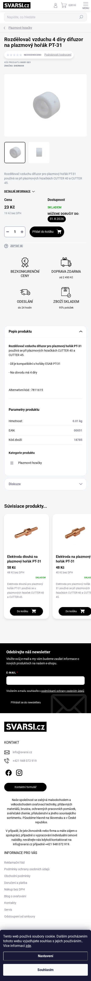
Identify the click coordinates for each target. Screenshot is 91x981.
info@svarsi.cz (22, 844)
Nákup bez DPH (14, 889)
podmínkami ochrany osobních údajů (62, 691)
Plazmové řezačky (30, 463)
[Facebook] (8, 772)
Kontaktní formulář (25, 787)
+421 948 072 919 (57, 844)
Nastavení (45, 956)
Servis (8, 909)
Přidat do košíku (43, 231)
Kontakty (10, 903)
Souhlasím (45, 970)
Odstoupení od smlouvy (19, 916)
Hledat (81, 17)
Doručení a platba (15, 882)
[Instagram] (18, 772)
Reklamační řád (14, 862)
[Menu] (85, 5)
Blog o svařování (15, 896)
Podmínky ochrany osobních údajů (27, 869)
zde (28, 946)
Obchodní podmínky (17, 876)
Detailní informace (17, 191)
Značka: (14, 66)
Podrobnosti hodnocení (57, 54)
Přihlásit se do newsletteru (26, 702)
